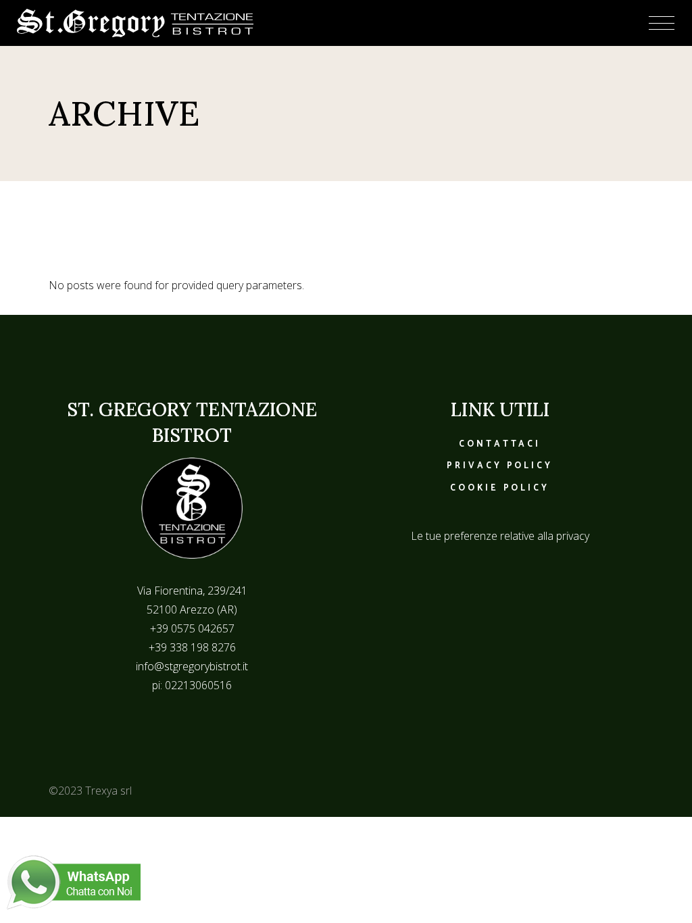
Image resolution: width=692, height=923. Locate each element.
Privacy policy (500, 466)
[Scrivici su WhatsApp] (74, 881)
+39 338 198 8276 (192, 647)
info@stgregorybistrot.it (192, 666)
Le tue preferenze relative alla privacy (500, 535)
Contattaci (500, 444)
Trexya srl (108, 790)
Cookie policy (499, 488)
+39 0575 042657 (192, 628)
